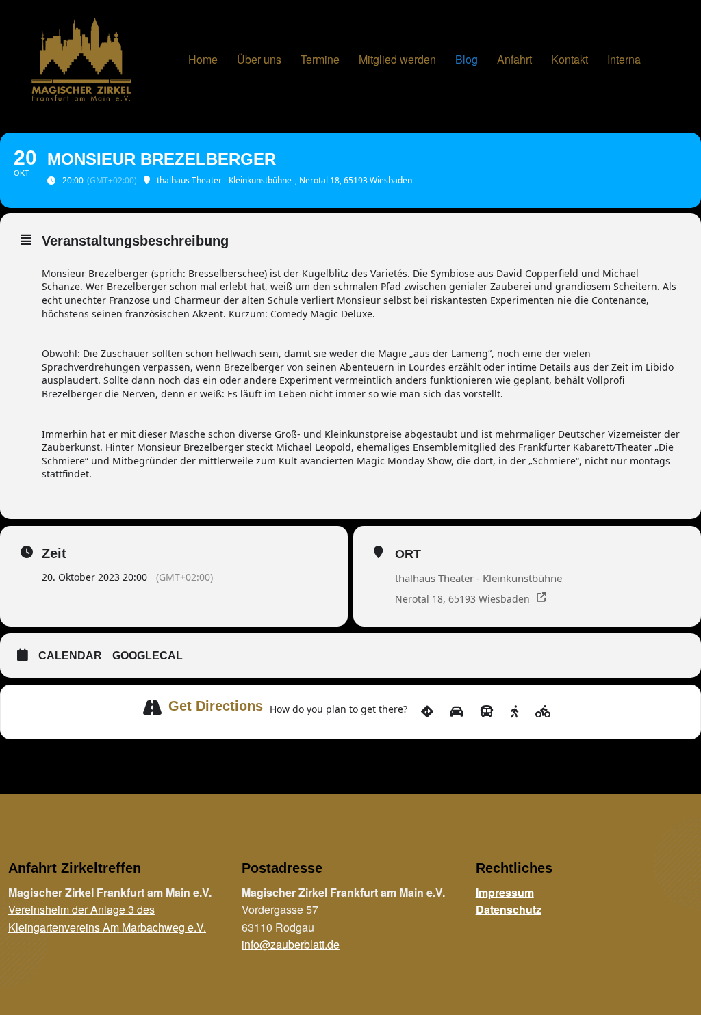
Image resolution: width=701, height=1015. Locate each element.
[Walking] (514, 712)
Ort (408, 554)
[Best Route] (427, 712)
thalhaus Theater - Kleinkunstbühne (478, 578)
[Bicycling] (543, 712)
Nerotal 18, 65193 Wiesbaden (462, 598)
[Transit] (486, 712)
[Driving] (457, 712)
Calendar (70, 655)
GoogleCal (147, 655)
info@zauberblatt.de (291, 944)
